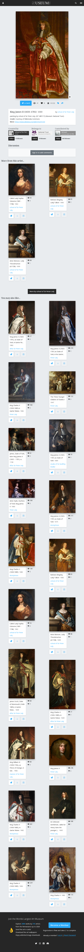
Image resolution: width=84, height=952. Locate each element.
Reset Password (70, 935)
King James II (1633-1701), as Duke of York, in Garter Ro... (17, 339)
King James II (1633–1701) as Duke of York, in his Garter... (57, 351)
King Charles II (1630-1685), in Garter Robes (15, 827)
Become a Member (59, 925)
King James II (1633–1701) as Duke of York (57, 458)
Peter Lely (13, 414)
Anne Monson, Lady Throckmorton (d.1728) (17, 264)
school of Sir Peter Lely (66, 112)
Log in (60, 935)
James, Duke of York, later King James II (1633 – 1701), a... (17, 456)
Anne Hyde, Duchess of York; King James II (17, 504)
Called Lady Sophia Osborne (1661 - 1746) (16, 201)
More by (42, 291)
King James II (55, 768)
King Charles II (55, 895)
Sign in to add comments (42, 153)
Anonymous (14, 575)
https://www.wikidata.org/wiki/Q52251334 (30, 122)
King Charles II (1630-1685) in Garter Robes (15, 408)
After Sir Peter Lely (16, 349)
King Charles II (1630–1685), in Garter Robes (55, 715)
